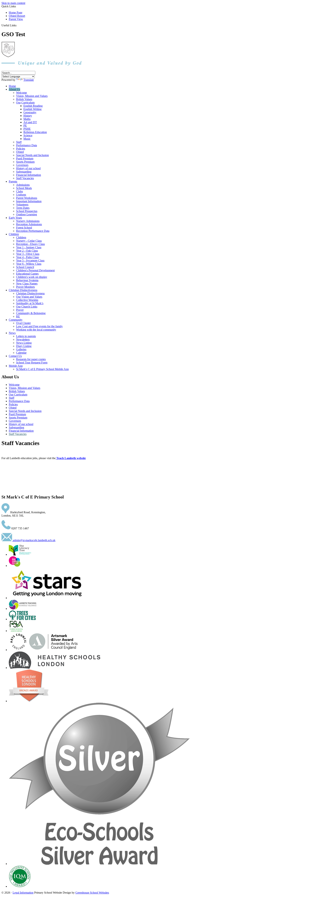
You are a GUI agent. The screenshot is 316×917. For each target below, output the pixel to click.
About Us (14, 89)
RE (18, 316)
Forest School (24, 227)
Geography (29, 112)
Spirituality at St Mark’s (29, 303)
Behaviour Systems (27, 280)
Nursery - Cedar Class (29, 240)
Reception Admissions (29, 224)
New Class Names (26, 283)
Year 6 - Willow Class (28, 263)
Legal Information (23, 892)
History (27, 115)
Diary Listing (23, 346)
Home (12, 86)
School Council (25, 267)
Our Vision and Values (29, 296)
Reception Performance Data (32, 230)
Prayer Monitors (25, 286)
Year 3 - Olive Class (27, 253)
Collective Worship (27, 300)
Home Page (15, 12)
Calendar (21, 352)
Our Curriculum (25, 102)
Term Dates (22, 207)
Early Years (15, 217)
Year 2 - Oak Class (27, 250)
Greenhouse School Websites (92, 892)
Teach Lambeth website (71, 458)
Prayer (20, 309)
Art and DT (30, 122)
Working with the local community (36, 329)
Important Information (29, 201)
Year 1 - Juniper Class (28, 247)
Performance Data (26, 145)
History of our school (28, 168)
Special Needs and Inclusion (32, 155)
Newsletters (23, 339)
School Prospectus (26, 211)
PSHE (27, 128)
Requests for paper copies (31, 359)
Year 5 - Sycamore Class (30, 260)
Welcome (21, 92)
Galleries (21, 349)
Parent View (16, 19)
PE (25, 125)
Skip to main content (13, 3)
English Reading (33, 105)
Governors (22, 165)
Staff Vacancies (25, 178)
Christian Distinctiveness (23, 290)
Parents (13, 181)
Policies (20, 148)
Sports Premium (25, 161)
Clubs (19, 191)
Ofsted (20, 151)
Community (15, 319)
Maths (27, 118)
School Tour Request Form (31, 362)
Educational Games (27, 273)
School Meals (24, 188)
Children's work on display (31, 276)
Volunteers (22, 204)
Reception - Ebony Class (30, 244)
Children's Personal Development (35, 270)
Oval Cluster (23, 323)
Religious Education (35, 132)
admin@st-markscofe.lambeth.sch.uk (33, 540)
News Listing (24, 342)
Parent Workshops (26, 197)
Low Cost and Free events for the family (39, 326)
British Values (24, 99)
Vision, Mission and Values (32, 95)
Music (27, 138)
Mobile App (16, 365)
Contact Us (15, 355)
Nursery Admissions (28, 221)
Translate (28, 79)
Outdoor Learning (26, 214)
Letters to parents (26, 336)
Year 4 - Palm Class (27, 257)
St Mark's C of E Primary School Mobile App (42, 369)
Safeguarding (23, 171)
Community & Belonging (31, 313)
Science (27, 135)
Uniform (21, 194)
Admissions (23, 184)
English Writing (32, 109)
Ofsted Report (17, 15)
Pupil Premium (24, 158)
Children (14, 234)
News (12, 332)
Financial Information (28, 174)
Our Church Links (26, 306)
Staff (19, 142)
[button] (17, 25)
